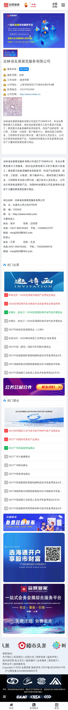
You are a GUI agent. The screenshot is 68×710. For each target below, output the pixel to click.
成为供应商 (8, 660)
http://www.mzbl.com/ (25, 214)
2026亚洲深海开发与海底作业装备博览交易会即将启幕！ (34, 303)
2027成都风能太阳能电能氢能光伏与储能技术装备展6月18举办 (34, 364)
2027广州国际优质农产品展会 (22, 439)
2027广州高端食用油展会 (20, 448)
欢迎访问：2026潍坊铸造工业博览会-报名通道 (30, 338)
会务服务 (41, 660)
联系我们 (18, 657)
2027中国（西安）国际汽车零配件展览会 (28, 346)
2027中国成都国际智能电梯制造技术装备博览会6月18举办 (34, 355)
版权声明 (52, 657)
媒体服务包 (19, 664)
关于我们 (7, 657)
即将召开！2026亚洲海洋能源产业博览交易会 (30, 295)
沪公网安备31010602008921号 (21, 671)
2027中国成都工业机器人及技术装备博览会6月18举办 (34, 372)
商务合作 (7, 664)
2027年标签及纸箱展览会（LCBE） (25, 329)
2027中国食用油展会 (17, 474)
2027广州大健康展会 (17, 456)
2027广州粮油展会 (16, 465)
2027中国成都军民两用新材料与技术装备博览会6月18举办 (34, 508)
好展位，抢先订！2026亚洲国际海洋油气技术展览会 (33, 312)
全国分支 (29, 657)
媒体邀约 (30, 660)
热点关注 (19, 660)
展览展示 (53, 660)
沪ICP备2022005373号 (53, 667)
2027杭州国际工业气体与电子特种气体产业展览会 (32, 430)
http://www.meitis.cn (30, 94)
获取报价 (7, 653)
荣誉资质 (40, 657)
